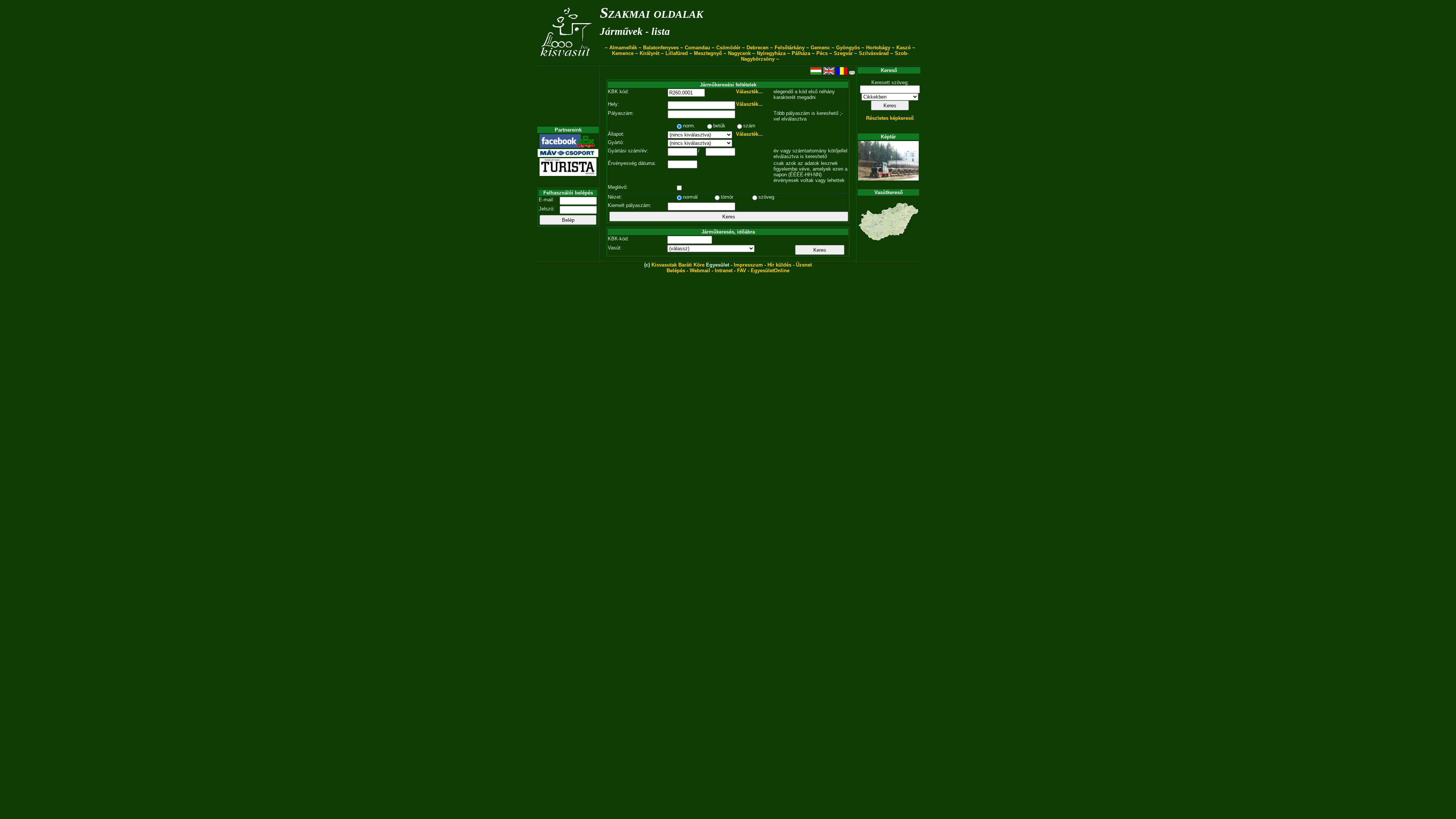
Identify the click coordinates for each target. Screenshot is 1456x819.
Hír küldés (779, 265)
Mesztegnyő (708, 53)
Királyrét (649, 53)
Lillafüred (676, 53)
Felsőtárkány (790, 47)
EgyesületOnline (770, 270)
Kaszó (903, 47)
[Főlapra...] (567, 61)
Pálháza (801, 53)
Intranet (724, 270)
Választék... (749, 91)
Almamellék (623, 47)
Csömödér (728, 47)
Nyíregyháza (771, 53)
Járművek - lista (635, 31)
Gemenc (820, 47)
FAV (741, 270)
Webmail (700, 270)
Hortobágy (878, 47)
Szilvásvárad (874, 53)
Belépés (676, 270)
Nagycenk (739, 53)
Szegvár (843, 53)
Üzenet (804, 265)
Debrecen (758, 47)
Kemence (623, 53)
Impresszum (748, 265)
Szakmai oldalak (651, 12)
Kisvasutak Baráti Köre (677, 265)
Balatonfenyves (661, 47)
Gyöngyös (848, 47)
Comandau (697, 47)
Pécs (822, 53)
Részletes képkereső (890, 118)
